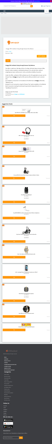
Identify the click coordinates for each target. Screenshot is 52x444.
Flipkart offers (7, 366)
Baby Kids (6, 394)
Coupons (6, 359)
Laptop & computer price (8, 385)
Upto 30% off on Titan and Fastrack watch (26, 313)
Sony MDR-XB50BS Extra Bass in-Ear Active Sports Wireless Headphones (26, 212)
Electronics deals (7, 376)
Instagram (5, 409)
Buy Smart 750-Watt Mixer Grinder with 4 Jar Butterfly (26, 234)
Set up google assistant (9, 370)
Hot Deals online (7, 400)
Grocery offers (6, 383)
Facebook (5, 405)
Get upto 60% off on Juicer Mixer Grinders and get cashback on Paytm (26, 175)
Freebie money (6, 389)
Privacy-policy (7, 360)
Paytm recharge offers (8, 381)
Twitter (4, 407)
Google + (5, 413)
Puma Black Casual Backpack (26, 194)
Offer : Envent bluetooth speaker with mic (26, 135)
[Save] (21, 437)
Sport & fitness (6, 398)
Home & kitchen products (8, 392)
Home (2, 13)
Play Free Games (48, 13)
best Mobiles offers (7, 387)
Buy (14, 115)
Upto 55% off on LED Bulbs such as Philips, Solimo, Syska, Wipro (26, 112)
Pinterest (5, 415)
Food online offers (7, 378)
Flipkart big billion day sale (10, 364)
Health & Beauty (7, 390)
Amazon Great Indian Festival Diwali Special (26, 326)
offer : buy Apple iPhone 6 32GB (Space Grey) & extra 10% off (26, 272)
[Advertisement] (26, 25)
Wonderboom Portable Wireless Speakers (26, 293)
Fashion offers (6, 374)
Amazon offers (7, 368)
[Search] (31, 6)
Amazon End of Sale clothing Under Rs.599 (26, 151)
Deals (47, 11)
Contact (6, 362)
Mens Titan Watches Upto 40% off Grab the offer (26, 254)
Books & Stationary (7, 396)
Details (8, 60)
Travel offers (6, 380)
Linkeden (5, 411)
